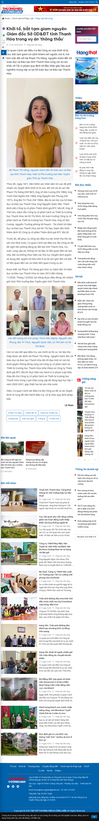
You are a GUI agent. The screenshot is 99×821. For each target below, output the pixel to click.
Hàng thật (73, 2)
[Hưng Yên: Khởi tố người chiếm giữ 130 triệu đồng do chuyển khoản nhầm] (19, 662)
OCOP (86, 766)
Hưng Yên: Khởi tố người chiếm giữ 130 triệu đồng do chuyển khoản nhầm (55, 655)
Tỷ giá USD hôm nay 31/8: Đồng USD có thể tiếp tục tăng (88, 249)
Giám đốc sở (32, 413)
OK (94, 817)
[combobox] (86, 39)
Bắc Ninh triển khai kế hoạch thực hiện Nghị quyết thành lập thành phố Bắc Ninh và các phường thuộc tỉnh (88, 288)
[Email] (18, 786)
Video (78, 97)
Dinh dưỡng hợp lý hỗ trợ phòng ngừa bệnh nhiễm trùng (87, 524)
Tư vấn (41, 770)
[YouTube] (13, 786)
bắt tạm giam (28, 418)
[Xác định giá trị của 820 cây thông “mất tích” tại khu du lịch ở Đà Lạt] (19, 744)
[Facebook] (8, 786)
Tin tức (13, 766)
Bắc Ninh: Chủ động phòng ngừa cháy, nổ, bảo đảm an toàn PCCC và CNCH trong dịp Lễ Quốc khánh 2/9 (88, 362)
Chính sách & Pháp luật (70, 766)
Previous (78, 459)
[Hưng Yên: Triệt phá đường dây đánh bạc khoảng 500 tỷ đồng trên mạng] (19, 635)
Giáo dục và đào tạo (50, 413)
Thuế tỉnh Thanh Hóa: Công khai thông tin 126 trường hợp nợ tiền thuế (55, 492)
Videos (58, 770)
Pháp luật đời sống (44, 18)
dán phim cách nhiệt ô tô (86, 537)
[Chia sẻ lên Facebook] (3, 28)
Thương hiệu (34, 766)
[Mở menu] (2, 2)
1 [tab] (85, 460)
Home (7, 18)
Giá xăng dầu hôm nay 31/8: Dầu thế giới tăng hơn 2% (88, 218)
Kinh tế (22, 766)
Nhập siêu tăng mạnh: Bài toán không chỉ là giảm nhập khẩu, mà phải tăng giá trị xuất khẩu (87, 234)
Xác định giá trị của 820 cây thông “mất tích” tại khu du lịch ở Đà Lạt (55, 737)
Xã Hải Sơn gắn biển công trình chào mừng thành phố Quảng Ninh (88, 346)
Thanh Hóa (54, 418)
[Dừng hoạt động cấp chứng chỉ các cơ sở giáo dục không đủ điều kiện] (37, 448)
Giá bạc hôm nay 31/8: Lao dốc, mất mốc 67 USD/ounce (88, 194)
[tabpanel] (86, 422)
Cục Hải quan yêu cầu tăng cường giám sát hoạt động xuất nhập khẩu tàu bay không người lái (56, 519)
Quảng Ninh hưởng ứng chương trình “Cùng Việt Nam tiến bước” (88, 334)
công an (42, 418)
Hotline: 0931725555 (86, 2)
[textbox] (87, 39)
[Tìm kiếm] (96, 2)
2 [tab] (88, 460)
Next (94, 459)
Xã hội (79, 276)
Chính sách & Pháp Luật (22, 18)
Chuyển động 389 (50, 766)
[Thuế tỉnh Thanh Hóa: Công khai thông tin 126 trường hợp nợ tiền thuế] (19, 500)
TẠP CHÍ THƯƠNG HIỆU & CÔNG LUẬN (48, 810)
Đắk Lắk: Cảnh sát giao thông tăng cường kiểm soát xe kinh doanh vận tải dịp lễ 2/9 (87, 306)
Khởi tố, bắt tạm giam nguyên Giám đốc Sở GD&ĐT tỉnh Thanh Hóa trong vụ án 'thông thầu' (39, 34)
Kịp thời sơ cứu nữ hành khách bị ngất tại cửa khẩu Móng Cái (88, 322)
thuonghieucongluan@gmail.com (47, 790)
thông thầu (13, 418)
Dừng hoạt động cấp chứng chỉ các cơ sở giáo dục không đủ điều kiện (37, 462)
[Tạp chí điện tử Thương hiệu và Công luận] (17, 779)
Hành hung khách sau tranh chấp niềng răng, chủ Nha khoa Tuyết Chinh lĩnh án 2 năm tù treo (55, 710)
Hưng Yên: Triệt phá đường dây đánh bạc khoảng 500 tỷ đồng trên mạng (54, 628)
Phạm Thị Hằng (15, 413)
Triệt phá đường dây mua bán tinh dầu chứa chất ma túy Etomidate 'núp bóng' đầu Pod (56, 601)
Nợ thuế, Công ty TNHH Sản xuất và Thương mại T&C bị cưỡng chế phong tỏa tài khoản (55, 574)
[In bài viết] (3, 35)
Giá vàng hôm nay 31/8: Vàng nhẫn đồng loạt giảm (87, 206)
